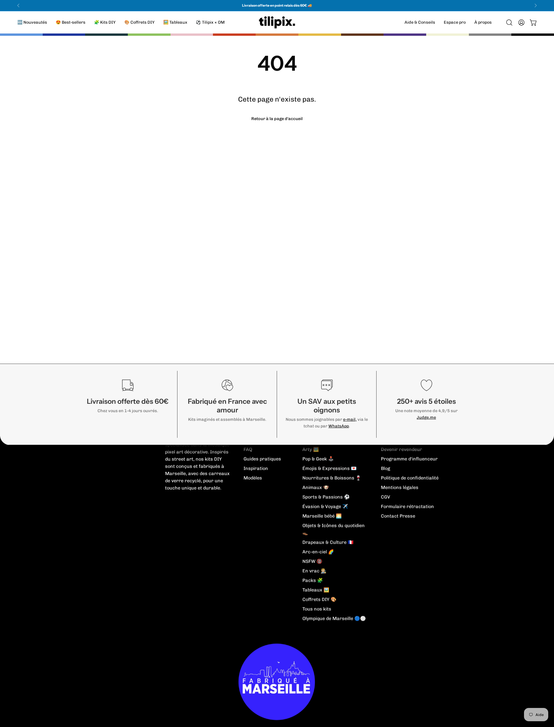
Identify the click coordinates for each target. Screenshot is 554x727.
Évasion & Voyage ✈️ (325, 506)
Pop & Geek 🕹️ (318, 458)
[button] (483, 22)
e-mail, (350, 419)
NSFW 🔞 (312, 561)
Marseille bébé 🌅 (322, 516)
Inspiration (256, 468)
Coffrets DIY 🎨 (319, 599)
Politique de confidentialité (410, 478)
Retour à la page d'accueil (277, 118)
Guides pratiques (262, 458)
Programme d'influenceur (409, 458)
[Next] (535, 5)
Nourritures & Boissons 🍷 (331, 478)
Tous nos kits (316, 609)
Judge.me (426, 417)
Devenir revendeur (401, 449)
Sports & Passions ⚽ (326, 497)
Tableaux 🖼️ (315, 590)
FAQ (248, 449)
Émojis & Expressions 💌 (329, 468)
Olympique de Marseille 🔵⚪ (334, 618)
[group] (277, 5)
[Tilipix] (277, 22)
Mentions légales (399, 487)
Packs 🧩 (312, 580)
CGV (385, 497)
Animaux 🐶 (315, 487)
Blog (385, 468)
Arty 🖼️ (310, 449)
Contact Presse (398, 516)
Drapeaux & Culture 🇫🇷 (327, 542)
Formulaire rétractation (407, 506)
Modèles (253, 478)
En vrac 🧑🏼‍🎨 (314, 570)
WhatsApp (338, 426)
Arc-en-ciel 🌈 (318, 551)
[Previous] (18, 5)
